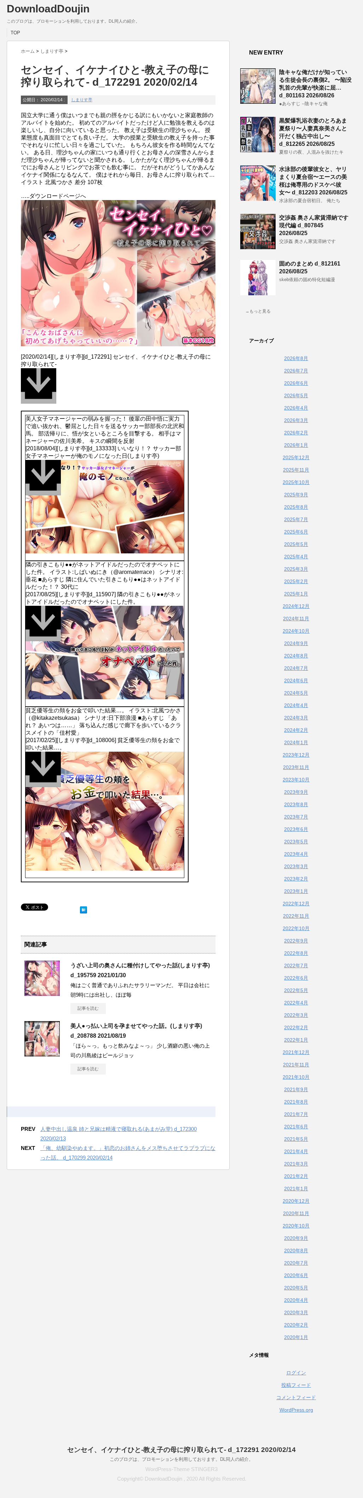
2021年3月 (296, 1164)
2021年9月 (296, 1089)
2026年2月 (296, 432)
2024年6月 (296, 680)
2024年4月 (296, 705)
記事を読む (88, 1008)
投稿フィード (296, 1385)
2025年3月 (296, 569)
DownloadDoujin (48, 9)
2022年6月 (296, 978)
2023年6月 (296, 829)
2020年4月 (296, 1300)
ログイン (296, 1372)
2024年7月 (296, 668)
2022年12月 (296, 903)
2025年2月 (296, 581)
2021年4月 (296, 1151)
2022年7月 (296, 965)
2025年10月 (296, 482)
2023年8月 (296, 804)
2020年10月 (296, 1226)
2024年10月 (296, 631)
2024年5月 (296, 693)
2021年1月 (296, 1188)
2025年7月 (296, 519)
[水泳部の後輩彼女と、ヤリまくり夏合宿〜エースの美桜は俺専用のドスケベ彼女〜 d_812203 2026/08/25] (258, 198)
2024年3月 (296, 717)
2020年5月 (296, 1288)
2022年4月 (296, 1003)
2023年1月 (296, 891)
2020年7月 (296, 1263)
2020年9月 (296, 1238)
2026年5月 (296, 395)
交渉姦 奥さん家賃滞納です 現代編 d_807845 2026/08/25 (313, 225)
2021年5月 (296, 1139)
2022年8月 (296, 953)
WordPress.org (296, 1410)
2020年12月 (296, 1201)
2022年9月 (296, 941)
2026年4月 (296, 408)
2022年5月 (296, 990)
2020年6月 (296, 1275)
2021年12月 (296, 1052)
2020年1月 (296, 1337)
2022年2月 (296, 1027)
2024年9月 (296, 643)
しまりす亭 (81, 99)
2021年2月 (296, 1176)
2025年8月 (296, 507)
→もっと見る (258, 311)
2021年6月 (296, 1126)
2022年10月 (296, 928)
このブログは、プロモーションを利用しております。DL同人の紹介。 (181, 1459)
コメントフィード (296, 1397)
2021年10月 (296, 1077)
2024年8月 (296, 656)
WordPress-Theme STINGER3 (181, 1469)
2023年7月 (296, 817)
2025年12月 (296, 457)
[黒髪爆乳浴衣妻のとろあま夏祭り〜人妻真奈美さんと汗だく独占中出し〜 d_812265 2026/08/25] (258, 149)
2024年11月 (296, 618)
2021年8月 (296, 1102)
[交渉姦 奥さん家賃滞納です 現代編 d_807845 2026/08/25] (258, 246)
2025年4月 (296, 556)
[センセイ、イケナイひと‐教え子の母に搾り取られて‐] (118, 389)
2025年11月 (296, 470)
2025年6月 (296, 532)
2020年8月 (296, 1250)
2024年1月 (296, 742)
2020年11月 (296, 1213)
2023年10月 (296, 779)
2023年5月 (296, 841)
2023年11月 (296, 767)
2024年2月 (296, 730)
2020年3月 (296, 1312)
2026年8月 (296, 358)
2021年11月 (296, 1064)
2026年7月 (296, 371)
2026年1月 (296, 445)
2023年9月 (296, 792)
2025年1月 (296, 594)
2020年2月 (296, 1325)
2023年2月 (296, 879)
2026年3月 (296, 420)
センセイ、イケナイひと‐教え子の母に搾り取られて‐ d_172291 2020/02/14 (181, 1449)
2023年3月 (296, 866)
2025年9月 (296, 494)
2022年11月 (296, 916)
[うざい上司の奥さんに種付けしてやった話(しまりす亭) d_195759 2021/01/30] (42, 993)
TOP (15, 32)
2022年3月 (296, 1015)
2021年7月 (296, 1114)
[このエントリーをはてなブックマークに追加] (83, 908)
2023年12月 (296, 755)
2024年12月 (296, 606)
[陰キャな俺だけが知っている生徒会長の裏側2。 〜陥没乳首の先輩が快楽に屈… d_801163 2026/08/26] (258, 101)
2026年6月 (296, 383)
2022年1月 (296, 1040)
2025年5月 (296, 544)
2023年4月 (296, 854)
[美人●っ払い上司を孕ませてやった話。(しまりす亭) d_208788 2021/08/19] (42, 1053)
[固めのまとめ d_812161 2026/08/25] (258, 292)
